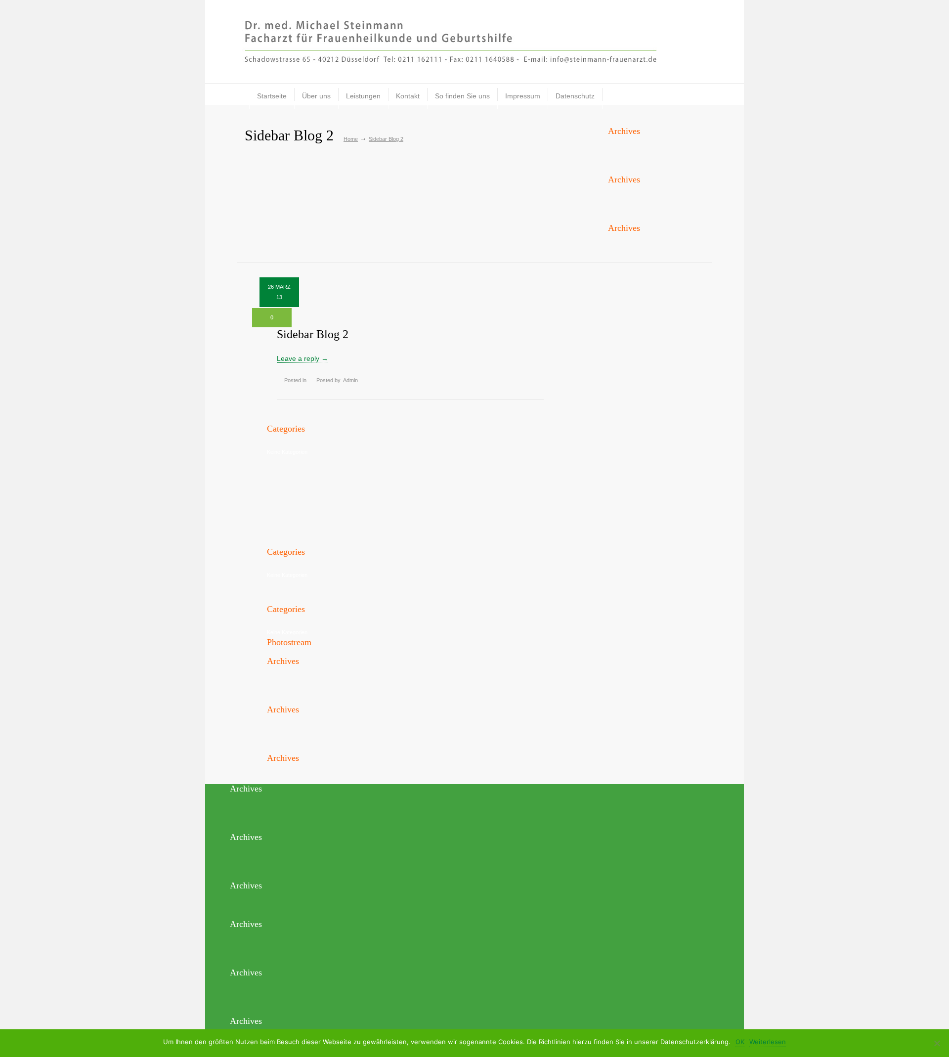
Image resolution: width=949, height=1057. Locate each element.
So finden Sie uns (462, 96)
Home (351, 139)
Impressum (522, 96)
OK (739, 1042)
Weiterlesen (767, 1042)
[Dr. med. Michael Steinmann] (474, 41)
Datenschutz (575, 96)
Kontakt (408, 96)
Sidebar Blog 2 (312, 334)
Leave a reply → (302, 358)
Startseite (272, 96)
